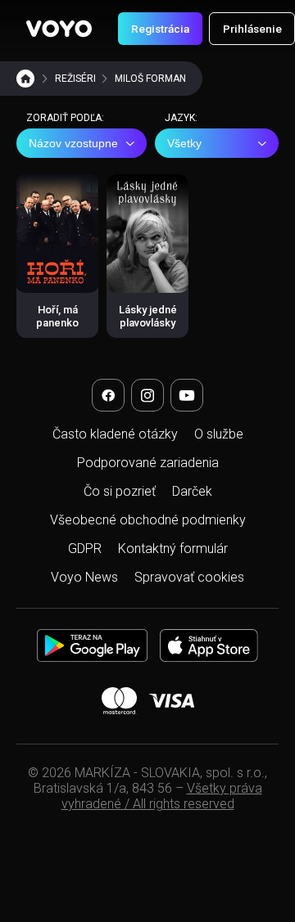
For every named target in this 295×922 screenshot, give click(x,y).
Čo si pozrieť (120, 491)
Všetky (184, 143)
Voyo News (84, 577)
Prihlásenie (252, 28)
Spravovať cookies (189, 577)
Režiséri (75, 78)
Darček (192, 491)
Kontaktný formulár (173, 548)
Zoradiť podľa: (65, 118)
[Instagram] (147, 395)
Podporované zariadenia (148, 462)
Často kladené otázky (115, 434)
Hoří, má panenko (57, 316)
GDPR (85, 548)
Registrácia (160, 28)
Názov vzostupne (73, 143)
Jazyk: (181, 118)
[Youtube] (186, 395)
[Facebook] (108, 395)
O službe (218, 434)
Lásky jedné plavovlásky (148, 316)
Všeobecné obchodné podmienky (148, 520)
